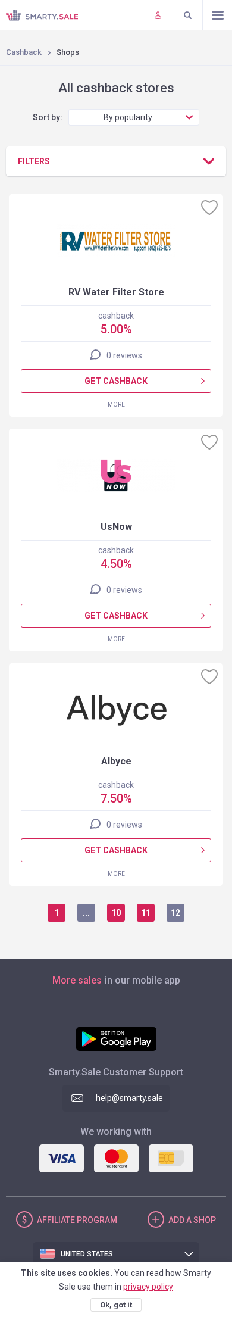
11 (146, 913)
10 (116, 913)
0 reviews (124, 355)
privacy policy (148, 1286)
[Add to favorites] (209, 207)
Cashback (24, 52)
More (116, 404)
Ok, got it (116, 1304)
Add (192, 1220)
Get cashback (116, 381)
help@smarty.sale (129, 1098)
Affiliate (77, 1220)
